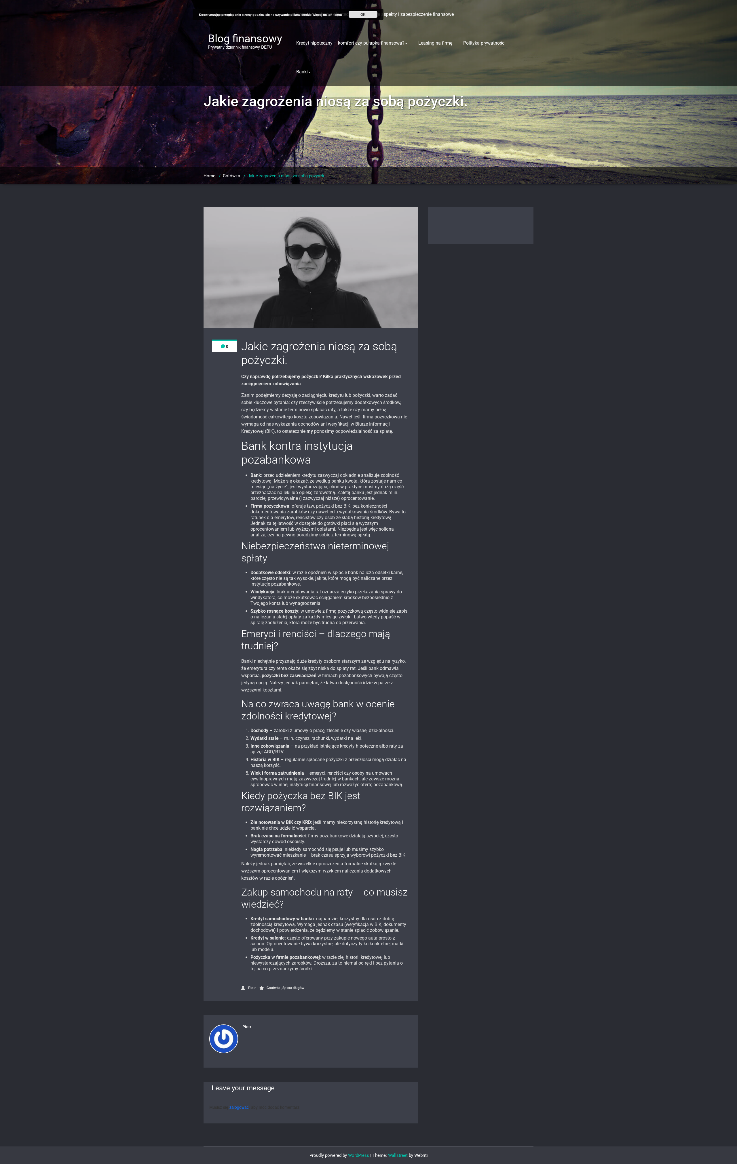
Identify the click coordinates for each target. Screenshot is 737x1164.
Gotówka (231, 175)
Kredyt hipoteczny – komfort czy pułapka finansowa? (350, 43)
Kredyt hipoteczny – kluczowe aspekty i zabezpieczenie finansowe (386, 14)
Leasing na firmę (435, 43)
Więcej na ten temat (327, 14)
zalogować (239, 1107)
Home (209, 175)
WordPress (358, 1155)
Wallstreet (398, 1155)
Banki (302, 72)
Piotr (251, 988)
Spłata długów (293, 988)
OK (363, 14)
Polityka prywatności (484, 43)
